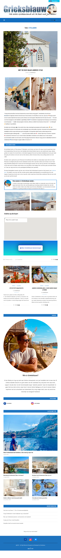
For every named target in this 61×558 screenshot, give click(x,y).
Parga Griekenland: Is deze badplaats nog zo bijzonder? (16, 513)
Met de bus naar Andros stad (30, 70)
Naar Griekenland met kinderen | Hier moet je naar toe (18, 452)
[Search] (57, 20)
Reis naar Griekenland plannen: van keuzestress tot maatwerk (17, 517)
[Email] (54, 20)
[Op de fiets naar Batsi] (16, 274)
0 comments (19, 259)
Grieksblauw (33, 72)
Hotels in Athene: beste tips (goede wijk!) (12, 498)
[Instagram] (52, 20)
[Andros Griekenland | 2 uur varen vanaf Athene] (45, 274)
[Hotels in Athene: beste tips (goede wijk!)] (16, 487)
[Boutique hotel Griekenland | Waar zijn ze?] (45, 465)
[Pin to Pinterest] (55, 259)
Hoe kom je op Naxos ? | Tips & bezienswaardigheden (15, 510)
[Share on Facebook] (53, 259)
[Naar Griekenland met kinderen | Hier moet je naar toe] (30, 433)
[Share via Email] (57, 259)
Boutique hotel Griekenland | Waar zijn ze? (41, 475)
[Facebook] (51, 20)
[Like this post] (51, 259)
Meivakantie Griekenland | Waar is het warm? (13, 475)
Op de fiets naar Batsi (16, 288)
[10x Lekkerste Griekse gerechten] (45, 487)
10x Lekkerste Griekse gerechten (39, 498)
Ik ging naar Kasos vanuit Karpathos (11, 520)
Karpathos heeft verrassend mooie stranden (13, 523)
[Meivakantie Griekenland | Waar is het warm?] (16, 465)
